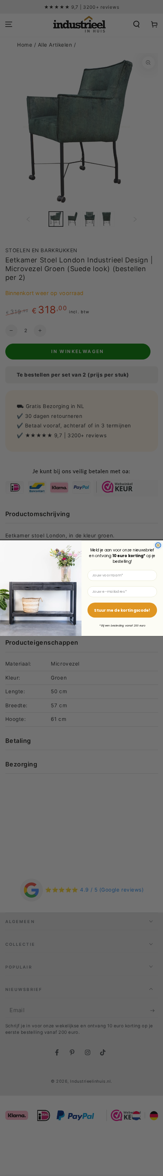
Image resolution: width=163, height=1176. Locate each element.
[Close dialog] (158, 545)
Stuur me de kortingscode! (122, 609)
